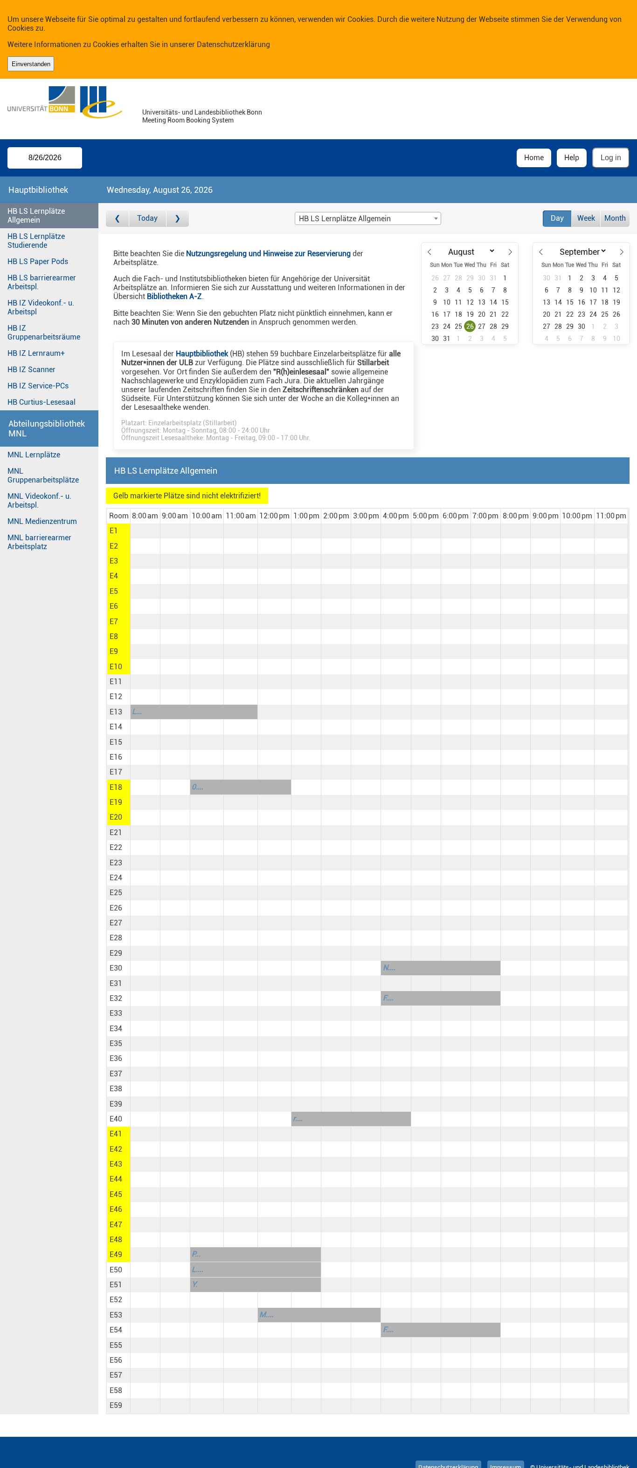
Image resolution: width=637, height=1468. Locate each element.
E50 (116, 1269)
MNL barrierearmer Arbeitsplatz (39, 542)
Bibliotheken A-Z (174, 296)
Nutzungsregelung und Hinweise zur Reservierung (268, 253)
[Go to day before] (117, 219)
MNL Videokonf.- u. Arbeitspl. (39, 501)
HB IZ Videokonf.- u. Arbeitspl (40, 307)
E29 (116, 953)
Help (571, 157)
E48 (116, 1239)
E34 (116, 1028)
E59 (116, 1405)
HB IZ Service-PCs (38, 385)
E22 (116, 847)
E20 (116, 817)
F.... (388, 997)
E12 (116, 696)
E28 (116, 937)
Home (534, 157)
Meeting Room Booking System (188, 120)
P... (196, 1254)
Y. (194, 1284)
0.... (197, 786)
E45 (116, 1194)
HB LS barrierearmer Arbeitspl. (41, 282)
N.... (389, 967)
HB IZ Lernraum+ (36, 353)
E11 (116, 681)
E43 (116, 1164)
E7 (114, 621)
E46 (116, 1209)
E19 (116, 802)
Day (557, 218)
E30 (116, 968)
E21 (116, 832)
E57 (116, 1375)
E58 (116, 1390)
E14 (116, 726)
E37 (116, 1073)
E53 (116, 1315)
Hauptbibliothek (202, 353)
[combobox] (368, 218)
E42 (116, 1149)
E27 (116, 922)
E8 (114, 636)
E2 (114, 546)
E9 (114, 651)
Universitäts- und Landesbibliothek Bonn (202, 112)
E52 (116, 1299)
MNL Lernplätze (33, 454)
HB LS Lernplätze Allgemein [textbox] (345, 218)
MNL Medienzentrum (42, 521)
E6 (114, 606)
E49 (116, 1254)
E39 (116, 1104)
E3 (114, 561)
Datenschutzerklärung (233, 44)
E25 (116, 892)
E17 (116, 772)
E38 (116, 1088)
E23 (116, 862)
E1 (114, 530)
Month (615, 218)
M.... (266, 1314)
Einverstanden (31, 64)
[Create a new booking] (145, 530)
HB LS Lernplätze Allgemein (36, 215)
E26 (116, 908)
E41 (116, 1133)
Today (147, 218)
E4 (114, 575)
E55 (116, 1345)
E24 (116, 877)
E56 (116, 1360)
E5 (114, 591)
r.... (298, 1118)
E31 (116, 983)
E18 (116, 787)
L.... (197, 1269)
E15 (116, 742)
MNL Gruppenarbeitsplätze (43, 475)
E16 (116, 757)
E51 (116, 1284)
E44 (116, 1179)
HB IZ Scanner (31, 369)
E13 (116, 711)
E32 (116, 998)
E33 (116, 1013)
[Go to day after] (177, 219)
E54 (116, 1329)
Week (586, 218)
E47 (116, 1224)
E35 (116, 1043)
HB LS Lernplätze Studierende (36, 241)
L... (137, 711)
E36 (116, 1058)
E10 (116, 666)
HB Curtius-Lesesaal (41, 402)
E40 (116, 1119)
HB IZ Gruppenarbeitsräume (43, 332)
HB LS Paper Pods (37, 261)
